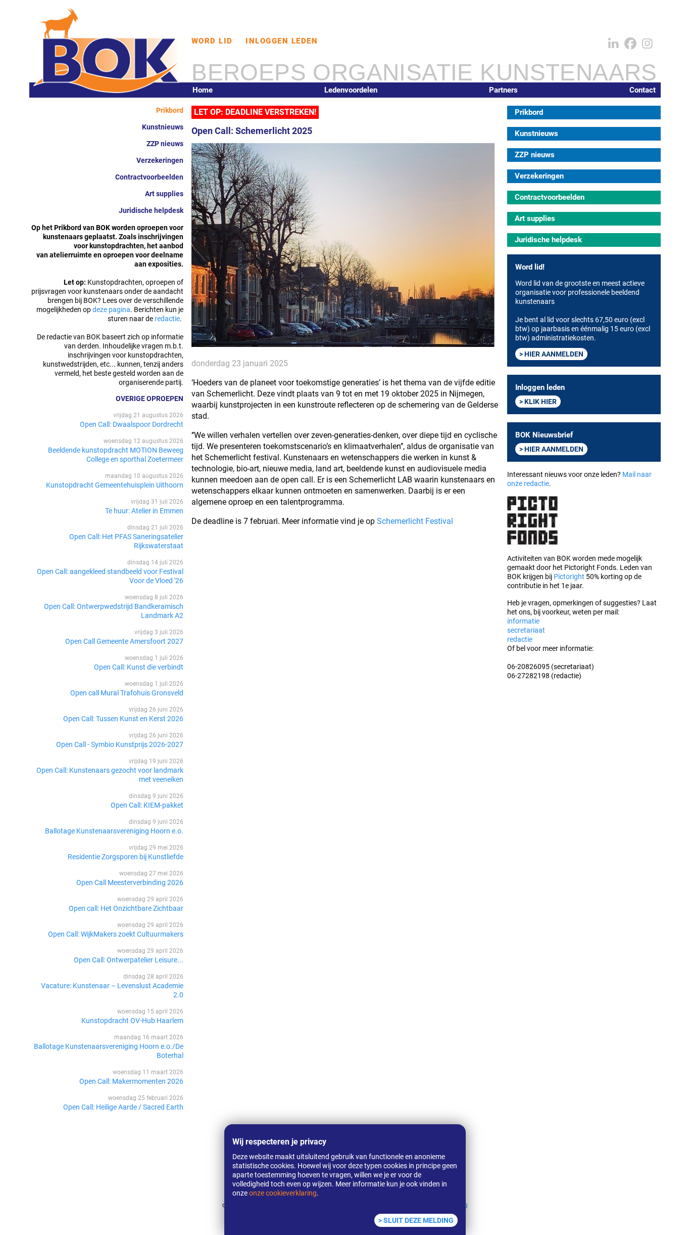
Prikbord (169, 110)
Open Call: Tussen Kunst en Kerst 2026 (123, 719)
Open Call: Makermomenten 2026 (131, 1081)
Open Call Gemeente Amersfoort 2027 (124, 641)
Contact (642, 90)
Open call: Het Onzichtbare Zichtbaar (126, 908)
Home (202, 90)
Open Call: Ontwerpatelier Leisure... (128, 960)
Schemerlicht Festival (415, 521)
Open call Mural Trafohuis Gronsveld (126, 693)
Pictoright (569, 576)
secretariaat (526, 630)
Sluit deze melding (418, 1220)
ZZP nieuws (164, 144)
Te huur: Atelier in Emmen (144, 511)
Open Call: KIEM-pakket (147, 805)
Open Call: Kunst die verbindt (138, 667)
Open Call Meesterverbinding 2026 (129, 882)
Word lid (212, 41)
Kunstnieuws (162, 127)
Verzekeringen (159, 160)
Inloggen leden (281, 41)
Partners (503, 90)
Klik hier (540, 402)
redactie (167, 319)
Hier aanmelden (553, 354)
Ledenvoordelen (350, 90)
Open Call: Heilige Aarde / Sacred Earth (123, 1107)
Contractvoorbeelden (149, 177)
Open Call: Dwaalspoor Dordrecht (131, 424)
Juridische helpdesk (151, 210)
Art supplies (164, 194)
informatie (523, 621)
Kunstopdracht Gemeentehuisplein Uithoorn (114, 485)
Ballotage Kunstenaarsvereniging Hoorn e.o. (114, 831)
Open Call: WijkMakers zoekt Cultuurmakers (115, 934)
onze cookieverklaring (283, 1193)
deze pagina (111, 309)
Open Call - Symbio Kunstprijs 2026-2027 (119, 744)
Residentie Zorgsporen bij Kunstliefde (125, 857)
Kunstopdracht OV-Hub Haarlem (132, 1021)
